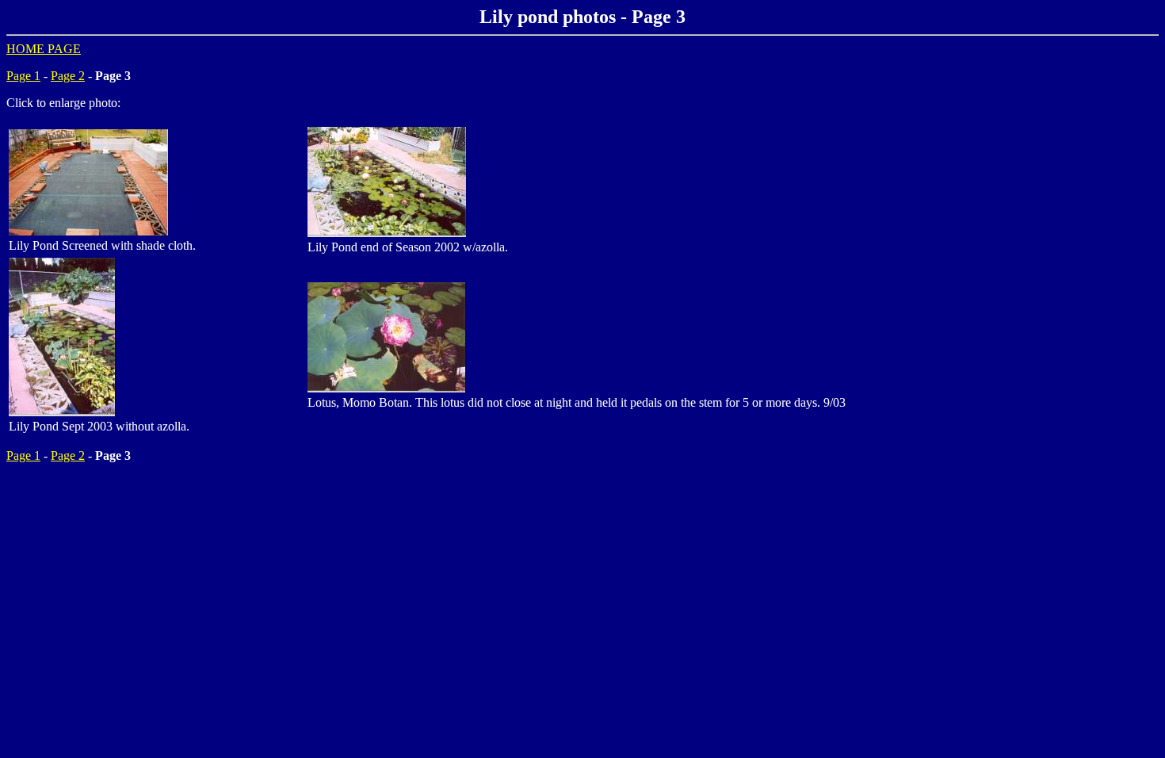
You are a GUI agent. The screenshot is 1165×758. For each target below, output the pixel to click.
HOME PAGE (43, 49)
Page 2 (68, 75)
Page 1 (23, 75)
